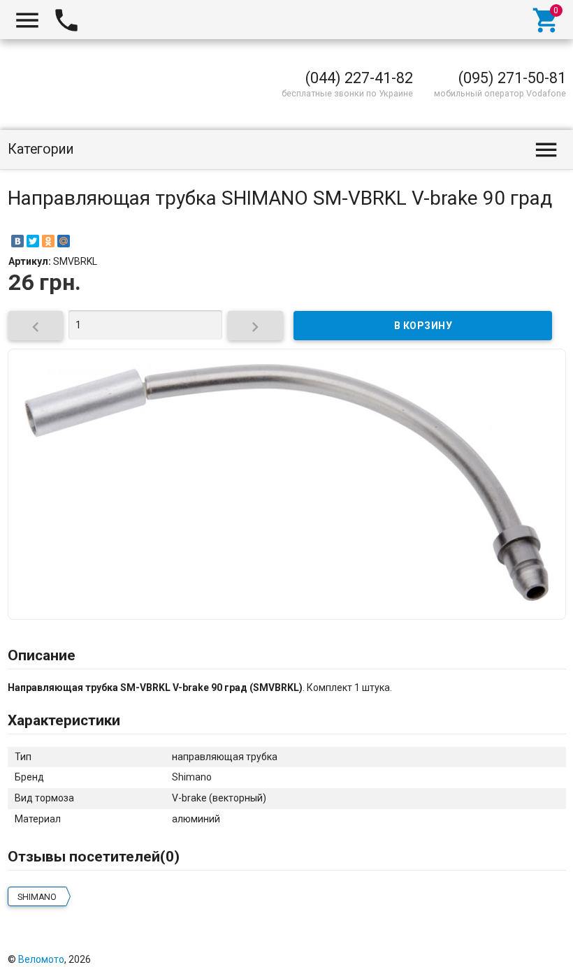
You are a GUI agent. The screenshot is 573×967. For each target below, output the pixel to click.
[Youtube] (537, 945)
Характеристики (64, 720)
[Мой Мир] (63, 241)
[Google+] (441, 945)
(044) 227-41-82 (359, 78)
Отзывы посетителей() (94, 856)
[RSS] (518, 945)
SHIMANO (37, 897)
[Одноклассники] (48, 241)
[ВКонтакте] (17, 241)
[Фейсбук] (460, 945)
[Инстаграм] (556, 945)
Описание (41, 655)
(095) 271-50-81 (512, 78)
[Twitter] (33, 241)
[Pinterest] (499, 945)
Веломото (41, 959)
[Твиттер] (479, 945)
